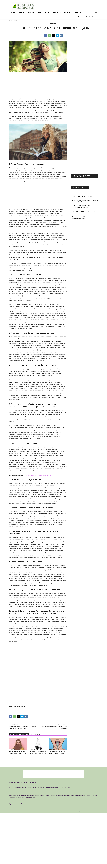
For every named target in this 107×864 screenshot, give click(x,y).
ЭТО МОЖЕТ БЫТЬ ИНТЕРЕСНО (19, 734)
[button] (96, 13)
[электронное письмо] (53, 35)
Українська (67, 787)
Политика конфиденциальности (77, 811)
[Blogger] (78, 17)
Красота (30, 12)
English (16, 787)
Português (42, 787)
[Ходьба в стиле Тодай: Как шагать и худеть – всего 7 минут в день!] (38, 744)
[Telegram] (92, 17)
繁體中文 (11, 787)
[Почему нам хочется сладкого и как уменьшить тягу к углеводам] (18, 744)
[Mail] (87, 17)
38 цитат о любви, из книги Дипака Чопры (38, 475)
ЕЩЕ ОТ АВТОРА (35, 734)
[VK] (61, 35)
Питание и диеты (42, 12)
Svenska (57, 787)
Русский (47, 787)
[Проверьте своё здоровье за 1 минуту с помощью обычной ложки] (58, 744)
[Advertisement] (38, 85)
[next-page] (13, 758)
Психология (67, 12)
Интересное (55, 12)
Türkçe (61, 787)
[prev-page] (10, 758)
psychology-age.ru (21, 706)
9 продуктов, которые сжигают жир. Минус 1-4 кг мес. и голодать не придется (22, 727)
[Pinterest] (89, 17)
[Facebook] (81, 17)
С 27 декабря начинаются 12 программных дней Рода (54, 727)
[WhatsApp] (49, 35)
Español (52, 787)
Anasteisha (48, 32)
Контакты (96, 811)
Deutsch (29, 787)
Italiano (37, 787)
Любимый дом (78, 12)
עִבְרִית (32, 787)
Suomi (19, 787)
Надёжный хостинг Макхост (17, 804)
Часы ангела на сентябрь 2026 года (82, 196)
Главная (12, 12)
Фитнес (21, 12)
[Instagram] (84, 17)
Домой (10, 20)
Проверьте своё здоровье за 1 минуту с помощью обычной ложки (57, 753)
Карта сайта (89, 811)
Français (24, 787)
